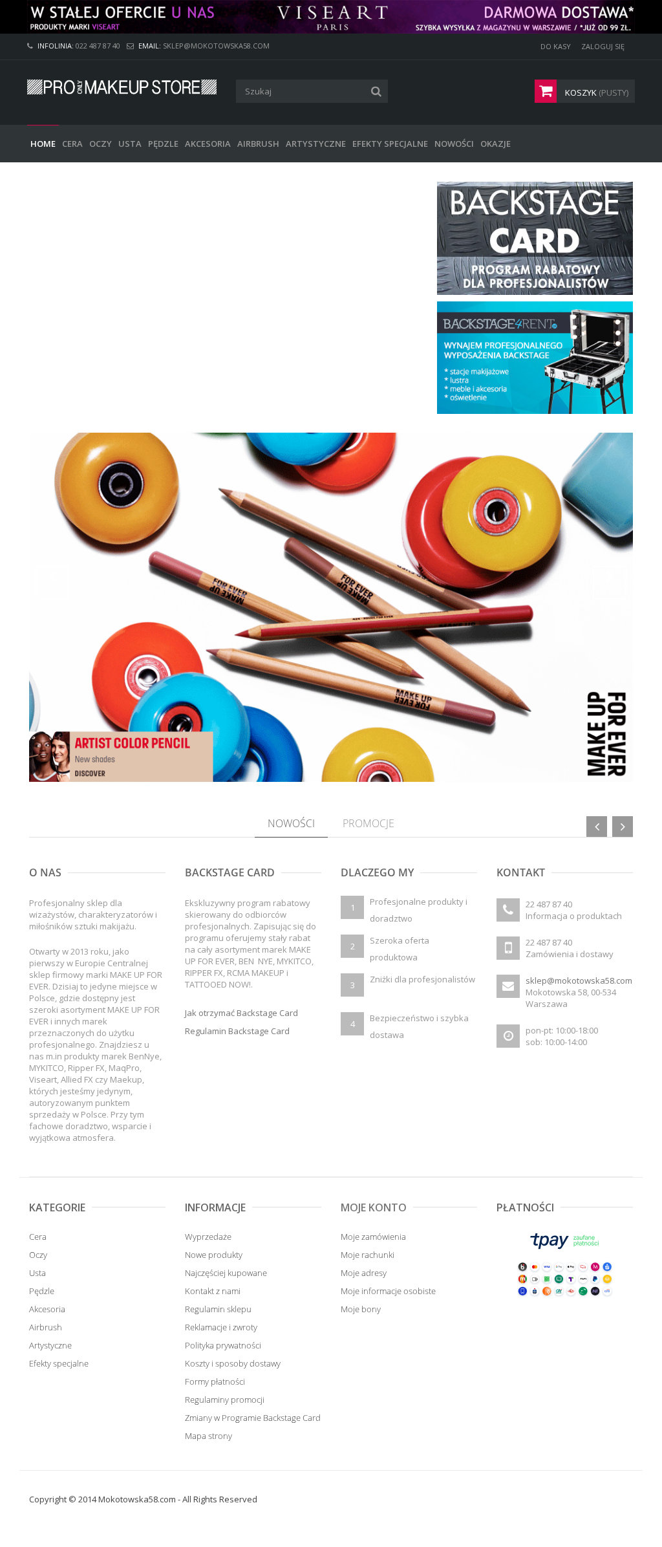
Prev (52, 583)
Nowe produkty (213, 1254)
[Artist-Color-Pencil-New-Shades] (331, 607)
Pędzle (41, 1291)
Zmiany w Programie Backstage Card (253, 1417)
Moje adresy (364, 1273)
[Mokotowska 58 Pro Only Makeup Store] (122, 87)
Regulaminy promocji (224, 1399)
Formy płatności (215, 1381)
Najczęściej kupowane (226, 1273)
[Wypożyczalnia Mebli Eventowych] (535, 356)
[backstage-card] (535, 237)
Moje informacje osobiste (388, 1291)
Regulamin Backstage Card (237, 1031)
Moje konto (374, 1207)
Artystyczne (50, 1345)
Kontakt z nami (212, 1291)
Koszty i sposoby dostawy (233, 1363)
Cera (38, 1236)
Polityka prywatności (223, 1345)
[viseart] (331, 17)
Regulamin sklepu (218, 1309)
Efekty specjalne (59, 1363)
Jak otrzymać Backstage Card (241, 1013)
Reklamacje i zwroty (221, 1327)
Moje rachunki (367, 1254)
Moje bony (361, 1309)
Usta (37, 1273)
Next (609, 583)
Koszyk (595, 92)
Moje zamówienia (373, 1236)
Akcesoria (47, 1309)
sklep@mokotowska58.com (579, 980)
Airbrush (45, 1327)
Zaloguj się (603, 46)
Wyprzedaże (208, 1236)
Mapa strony (208, 1436)
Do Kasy (555, 46)
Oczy (38, 1254)
